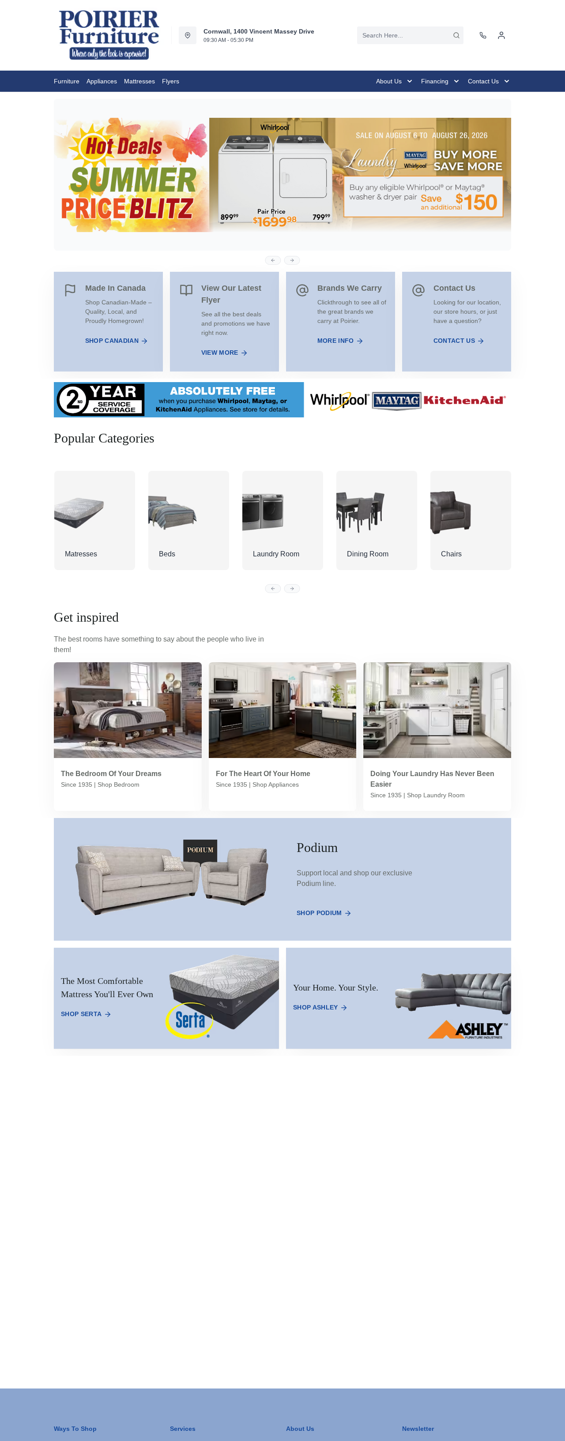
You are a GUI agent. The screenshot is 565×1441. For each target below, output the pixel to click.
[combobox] (410, 35)
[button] (273, 260)
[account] (501, 35)
